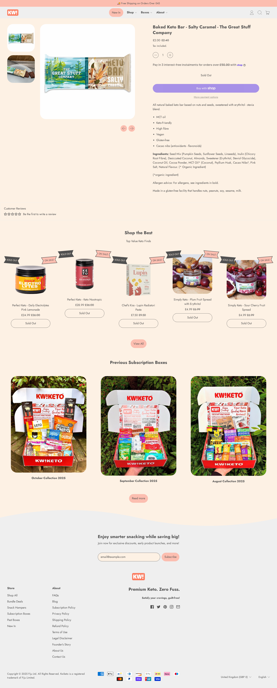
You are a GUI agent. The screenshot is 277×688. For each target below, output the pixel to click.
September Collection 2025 (138, 481)
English (262, 677)
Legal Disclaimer (62, 638)
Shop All (12, 595)
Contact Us (58, 657)
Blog (55, 601)
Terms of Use (59, 632)
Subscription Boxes (18, 614)
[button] (260, 12)
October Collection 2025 (49, 478)
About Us (57, 651)
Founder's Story (61, 644)
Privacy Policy (60, 614)
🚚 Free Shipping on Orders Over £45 (138, 3)
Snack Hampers (16, 607)
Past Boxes (13, 620)
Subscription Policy (63, 607)
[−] (156, 55)
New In (11, 626)
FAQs (55, 595)
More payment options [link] (206, 97)
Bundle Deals (15, 601)
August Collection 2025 (228, 481)
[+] (170, 55)
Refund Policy (60, 626)
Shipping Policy (61, 620)
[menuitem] (21, 38)
